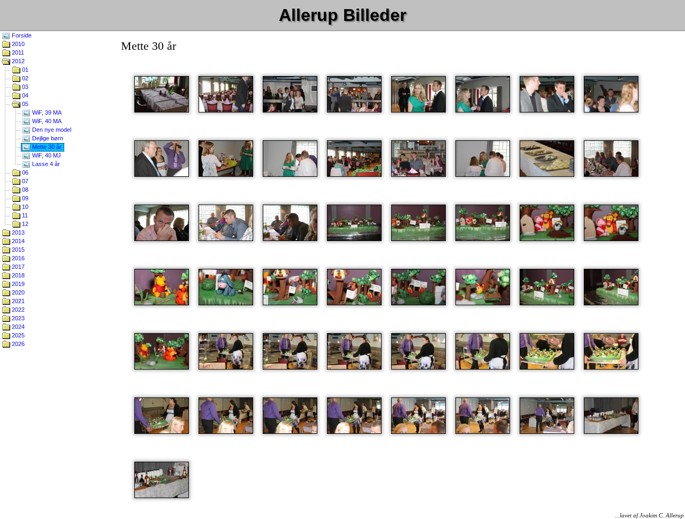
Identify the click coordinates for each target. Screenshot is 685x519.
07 (24, 181)
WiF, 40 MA (46, 121)
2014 (17, 241)
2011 (17, 52)
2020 (17, 292)
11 (24, 215)
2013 (17, 232)
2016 (17, 258)
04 (24, 95)
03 (24, 87)
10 (24, 207)
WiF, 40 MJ (46, 155)
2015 (17, 249)
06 (24, 172)
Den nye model (51, 129)
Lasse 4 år (45, 164)
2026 (17, 344)
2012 (17, 61)
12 (24, 224)
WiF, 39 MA (46, 112)
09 (24, 198)
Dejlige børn (47, 138)
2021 (17, 301)
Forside (21, 35)
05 (24, 104)
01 (24, 69)
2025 (17, 335)
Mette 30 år (46, 147)
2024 (17, 327)
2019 (17, 284)
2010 (17, 44)
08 (24, 189)
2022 (17, 309)
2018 (17, 275)
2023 (17, 318)
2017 (17, 267)
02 (24, 78)
